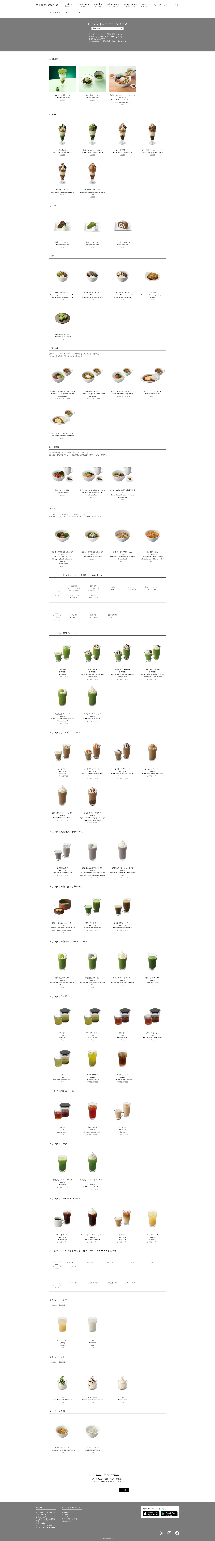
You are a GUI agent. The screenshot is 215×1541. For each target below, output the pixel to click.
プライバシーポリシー (71, 1519)
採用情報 (65, 1515)
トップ (51, 12)
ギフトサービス (42, 1521)
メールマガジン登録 (44, 1525)
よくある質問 (41, 1517)
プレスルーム (67, 1517)
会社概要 (65, 1512)
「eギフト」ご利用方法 (45, 1519)
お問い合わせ (41, 1523)
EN (178, 5)
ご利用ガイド (41, 1515)
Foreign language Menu (45, 1527)
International (67, 1521)
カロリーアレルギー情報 (46, 1512)
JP (175, 5)
